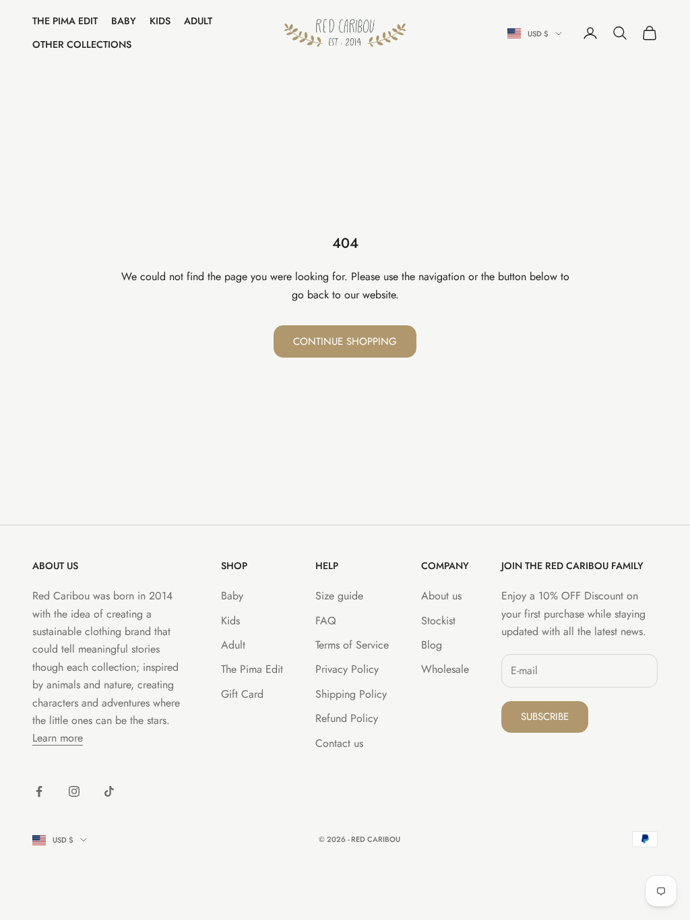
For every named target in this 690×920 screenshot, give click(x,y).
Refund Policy (346, 718)
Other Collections (81, 44)
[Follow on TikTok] (109, 791)
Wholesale (445, 669)
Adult (198, 21)
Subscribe (545, 716)
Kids (160, 21)
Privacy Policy (347, 669)
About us (441, 595)
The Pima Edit (65, 21)
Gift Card (242, 694)
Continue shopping (345, 341)
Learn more (57, 738)
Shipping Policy (351, 694)
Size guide (339, 595)
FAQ (325, 620)
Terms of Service (352, 645)
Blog (431, 645)
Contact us (339, 743)
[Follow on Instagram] (74, 791)
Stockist (438, 620)
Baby (123, 21)
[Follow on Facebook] (39, 791)
